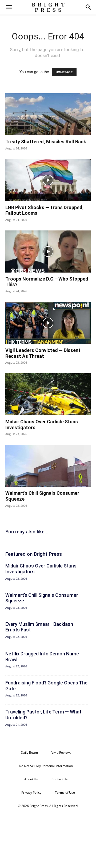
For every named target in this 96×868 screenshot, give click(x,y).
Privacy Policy (31, 792)
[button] (9, 7)
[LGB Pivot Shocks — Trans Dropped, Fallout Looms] (48, 180)
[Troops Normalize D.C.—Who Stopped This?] (48, 251)
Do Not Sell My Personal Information (46, 766)
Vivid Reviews (61, 752)
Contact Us (59, 779)
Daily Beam (29, 752)
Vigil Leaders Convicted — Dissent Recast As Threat (43, 353)
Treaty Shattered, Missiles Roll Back (45, 141)
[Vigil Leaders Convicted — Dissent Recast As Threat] (48, 323)
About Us (31, 779)
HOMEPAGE (64, 72)
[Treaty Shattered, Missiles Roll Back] (48, 114)
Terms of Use (65, 792)
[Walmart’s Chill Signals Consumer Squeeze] (48, 466)
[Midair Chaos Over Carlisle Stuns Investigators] (48, 394)
